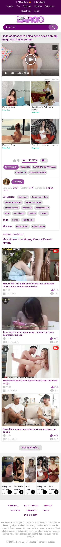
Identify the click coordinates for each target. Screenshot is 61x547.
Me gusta (14, 160)
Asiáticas (23, 197)
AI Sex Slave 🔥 (24, 2)
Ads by (52, 79)
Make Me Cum (8, 107)
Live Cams (40, 2)
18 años (32, 213)
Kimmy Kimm (22, 226)
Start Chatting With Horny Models (42, 108)
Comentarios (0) (37, 172)
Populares (27, 6)
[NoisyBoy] (6, 182)
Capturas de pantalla (44, 167)
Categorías (49, 6)
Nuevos (10, 6)
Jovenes (44, 213)
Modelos (38, 6)
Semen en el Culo (40, 197)
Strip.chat (6, 110)
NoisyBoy (18, 182)
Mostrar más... (30, 447)
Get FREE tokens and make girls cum (18, 488)
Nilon (7, 213)
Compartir (20, 172)
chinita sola (28, 220)
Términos (31, 510)
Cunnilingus (18, 213)
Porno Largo (21, 542)
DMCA (46, 510)
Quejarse (25, 167)
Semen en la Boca (13, 202)
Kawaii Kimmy (38, 226)
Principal (13, 505)
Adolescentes (42, 208)
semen (15, 220)
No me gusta (18, 160)
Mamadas (27, 208)
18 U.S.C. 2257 (30, 515)
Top (18, 6)
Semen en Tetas (33, 202)
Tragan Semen (12, 208)
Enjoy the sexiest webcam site (44, 145)
